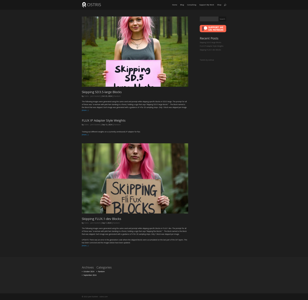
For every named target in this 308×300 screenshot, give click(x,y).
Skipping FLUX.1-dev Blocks (101, 219)
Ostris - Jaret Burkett (92, 96)
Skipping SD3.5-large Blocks (102, 92)
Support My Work (206, 5)
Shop (219, 5)
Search (222, 19)
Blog (182, 5)
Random (117, 96)
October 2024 (88, 271)
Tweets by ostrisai (207, 60)
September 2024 (89, 275)
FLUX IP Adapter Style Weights (103, 120)
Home (174, 5)
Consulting (191, 5)
